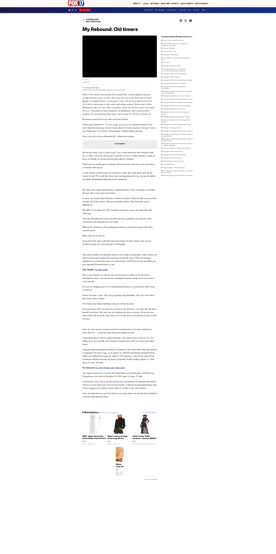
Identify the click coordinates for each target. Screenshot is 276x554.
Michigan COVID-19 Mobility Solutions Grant (177, 80)
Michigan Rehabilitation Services (174, 109)
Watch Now (201, 3)
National (154, 3)
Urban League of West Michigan (174, 167)
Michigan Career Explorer (171, 77)
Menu (136, 3)
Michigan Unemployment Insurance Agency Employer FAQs (177, 139)
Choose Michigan (169, 48)
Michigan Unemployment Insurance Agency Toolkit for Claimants (177, 144)
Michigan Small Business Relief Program (176, 116)
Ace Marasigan (160, 10)
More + (204, 10)
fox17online (69, 10)
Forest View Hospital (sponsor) (173, 40)
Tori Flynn (196, 10)
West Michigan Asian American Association (177, 175)
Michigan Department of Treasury (174, 83)
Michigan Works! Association (173, 151)
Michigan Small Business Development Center (175, 112)
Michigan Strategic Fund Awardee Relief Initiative (175, 120)
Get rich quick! (101, 269)
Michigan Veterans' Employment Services (177, 148)
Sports (175, 3)
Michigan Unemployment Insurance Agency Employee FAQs (177, 135)
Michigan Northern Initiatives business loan (177, 99)
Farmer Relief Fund (169, 51)
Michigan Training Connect (172, 128)
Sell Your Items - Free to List (108, 413)
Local (146, 3)
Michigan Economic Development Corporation (173, 87)
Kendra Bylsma (172, 10)
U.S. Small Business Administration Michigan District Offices (177, 171)
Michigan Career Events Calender (174, 73)
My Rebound (149, 10)
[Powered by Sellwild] (154, 479)
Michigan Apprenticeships (172, 66)
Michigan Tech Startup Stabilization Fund (177, 124)
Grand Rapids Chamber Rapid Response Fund (175, 58)
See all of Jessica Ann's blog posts (110, 367)
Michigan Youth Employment (172, 158)
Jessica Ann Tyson (185, 10)
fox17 (76, 10)
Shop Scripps (186, 3)
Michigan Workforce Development (174, 154)
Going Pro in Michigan (170, 54)
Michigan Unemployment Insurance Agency (178, 131)
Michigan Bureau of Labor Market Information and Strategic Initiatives (173, 69)
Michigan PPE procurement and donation (177, 105)
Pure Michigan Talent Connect (173, 161)
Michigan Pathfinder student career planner (178, 102)
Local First (166, 62)
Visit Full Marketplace (150, 412)
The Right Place (168, 164)
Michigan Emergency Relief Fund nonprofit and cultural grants (176, 92)
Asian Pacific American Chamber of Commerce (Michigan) (174, 44)
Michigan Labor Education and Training (176, 96)
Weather (165, 3)
